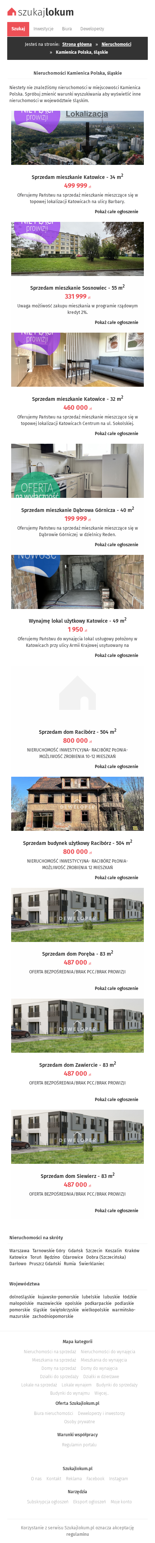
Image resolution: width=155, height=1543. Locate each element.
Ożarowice (73, 1257)
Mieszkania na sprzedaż (54, 1360)
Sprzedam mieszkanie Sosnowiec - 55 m (77, 288)
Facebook (96, 1478)
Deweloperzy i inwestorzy (101, 1413)
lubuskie (111, 1296)
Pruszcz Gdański (45, 1263)
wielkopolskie (95, 1309)
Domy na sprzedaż (58, 1368)
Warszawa (19, 1250)
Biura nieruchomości (53, 1413)
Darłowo (17, 1263)
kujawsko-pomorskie (58, 1296)
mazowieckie (49, 1303)
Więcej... (101, 1393)
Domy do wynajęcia (99, 1368)
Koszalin (113, 1250)
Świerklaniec (92, 1263)
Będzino (52, 1257)
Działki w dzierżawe (101, 1376)
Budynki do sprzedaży (117, 1385)
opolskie (73, 1303)
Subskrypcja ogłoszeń (47, 1501)
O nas (36, 1478)
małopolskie (21, 1303)
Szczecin (94, 1250)
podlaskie (124, 1303)
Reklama (74, 1478)
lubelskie (91, 1296)
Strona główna (77, 44)
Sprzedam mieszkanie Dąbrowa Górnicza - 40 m (77, 510)
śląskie (40, 1309)
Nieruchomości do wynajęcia (108, 1351)
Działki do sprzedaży (59, 1376)
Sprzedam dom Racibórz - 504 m (77, 732)
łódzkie (130, 1296)
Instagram (118, 1478)
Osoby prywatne (79, 1421)
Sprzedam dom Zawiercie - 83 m (77, 1065)
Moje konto (121, 1501)
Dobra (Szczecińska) (106, 1257)
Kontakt (53, 1478)
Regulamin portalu (79, 1444)
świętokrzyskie (64, 1309)
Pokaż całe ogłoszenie (116, 211)
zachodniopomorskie (53, 1316)
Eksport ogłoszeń (89, 1501)
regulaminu (77, 1534)
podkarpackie (98, 1303)
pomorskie (19, 1309)
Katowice (18, 1257)
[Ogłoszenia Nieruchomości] (41, 16)
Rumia (70, 1263)
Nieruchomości (116, 44)
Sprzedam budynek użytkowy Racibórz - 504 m (77, 843)
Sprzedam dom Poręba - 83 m (77, 954)
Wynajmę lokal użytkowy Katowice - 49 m (78, 621)
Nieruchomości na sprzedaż (50, 1351)
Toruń (35, 1257)
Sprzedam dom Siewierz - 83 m (78, 1176)
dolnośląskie (22, 1296)
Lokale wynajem (77, 1385)
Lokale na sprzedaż (39, 1385)
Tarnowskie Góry (48, 1250)
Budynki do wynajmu (70, 1393)
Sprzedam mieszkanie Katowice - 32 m (77, 399)
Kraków (132, 1250)
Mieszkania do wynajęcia (104, 1360)
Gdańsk (75, 1250)
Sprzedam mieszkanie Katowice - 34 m (77, 177)
